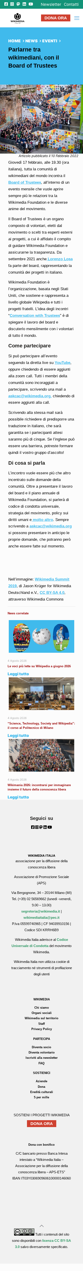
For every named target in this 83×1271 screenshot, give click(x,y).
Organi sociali (42, 1013)
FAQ (41, 1063)
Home (14, 41)
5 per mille (41, 1097)
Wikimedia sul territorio (41, 1018)
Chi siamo (41, 1007)
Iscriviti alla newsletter (42, 1057)
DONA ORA (55, 18)
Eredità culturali (41, 1092)
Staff (41, 1023)
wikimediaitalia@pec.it (41, 917)
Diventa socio (41, 1047)
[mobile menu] (77, 18)
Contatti (71, 4)
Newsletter (51, 4)
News (31, 41)
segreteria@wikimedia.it (40, 911)
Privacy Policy (41, 1029)
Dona (41, 1086)
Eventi (49, 41)
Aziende (41, 1081)
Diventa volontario (42, 1052)
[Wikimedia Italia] (17, 18)
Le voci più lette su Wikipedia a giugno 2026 (40, 666)
